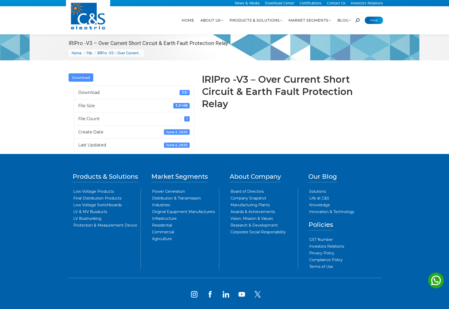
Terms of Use (321, 266)
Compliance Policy (326, 260)
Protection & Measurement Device (105, 225)
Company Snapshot (248, 198)
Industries (161, 205)
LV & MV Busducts (90, 211)
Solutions (317, 191)
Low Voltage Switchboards (97, 205)
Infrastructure (164, 218)
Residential (162, 225)
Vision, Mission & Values (251, 218)
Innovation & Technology (331, 211)
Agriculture (162, 238)
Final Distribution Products (97, 198)
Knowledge (319, 205)
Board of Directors (247, 191)
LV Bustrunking (87, 218)
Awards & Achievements (252, 211)
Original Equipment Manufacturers (183, 211)
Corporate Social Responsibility (258, 232)
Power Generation (168, 191)
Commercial (163, 232)
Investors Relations (326, 246)
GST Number (321, 239)
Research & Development (254, 225)
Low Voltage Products (93, 191)
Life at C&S (319, 198)
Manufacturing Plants (250, 205)
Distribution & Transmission (176, 198)
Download (81, 77)
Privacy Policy (321, 253)
